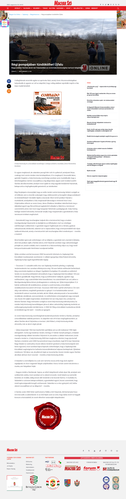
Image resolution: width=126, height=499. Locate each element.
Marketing (29, 464)
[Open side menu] (7, 8)
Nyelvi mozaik (91, 170)
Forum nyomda (92, 462)
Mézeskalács (11, 463)
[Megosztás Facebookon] (9, 81)
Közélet (17, 8)
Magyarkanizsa (34, 14)
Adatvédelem (30, 467)
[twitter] (103, 4)
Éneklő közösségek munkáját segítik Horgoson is (102, 136)
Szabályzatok (30, 470)
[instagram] (110, 4)
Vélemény (36, 8)
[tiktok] (105, 4)
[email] (118, 4)
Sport (68, 8)
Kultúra (52, 8)
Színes (87, 8)
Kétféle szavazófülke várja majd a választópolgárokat (97, 116)
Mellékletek (78, 8)
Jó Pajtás (10, 466)
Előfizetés (29, 461)
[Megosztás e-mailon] (9, 91)
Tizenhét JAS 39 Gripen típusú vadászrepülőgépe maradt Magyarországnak (102, 164)
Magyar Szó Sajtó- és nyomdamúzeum (111, 463)
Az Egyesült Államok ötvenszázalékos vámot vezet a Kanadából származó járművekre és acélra (100, 108)
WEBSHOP (94, 8)
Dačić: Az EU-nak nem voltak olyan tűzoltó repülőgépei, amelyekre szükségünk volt (100, 130)
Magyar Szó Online (14, 14)
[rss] (116, 4)
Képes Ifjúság (11, 469)
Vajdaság (26, 8)
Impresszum (30, 473)
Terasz (45, 8)
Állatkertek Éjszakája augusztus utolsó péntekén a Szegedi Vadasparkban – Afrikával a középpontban (102, 157)
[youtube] (108, 4)
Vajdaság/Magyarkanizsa (19, 60)
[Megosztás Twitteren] (9, 86)
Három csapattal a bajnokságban (97, 176)
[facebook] (100, 4)
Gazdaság (59, 8)
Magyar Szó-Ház (72, 462)
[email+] (117, 451)
